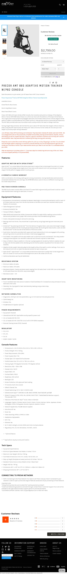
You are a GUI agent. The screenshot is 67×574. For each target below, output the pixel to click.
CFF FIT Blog (18, 556)
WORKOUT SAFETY (19, 551)
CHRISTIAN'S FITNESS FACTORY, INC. (13, 567)
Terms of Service (45, 556)
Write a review (53, 39)
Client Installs (57, 553)
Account (63, 12)
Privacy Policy (5, 569)
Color (42, 65)
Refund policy (44, 559)
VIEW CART (43, 546)
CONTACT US (30, 555)
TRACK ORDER (44, 553)
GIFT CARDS (17, 553)
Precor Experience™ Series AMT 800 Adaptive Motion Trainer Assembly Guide (24, 98)
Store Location (57, 551)
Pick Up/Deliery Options (47, 58)
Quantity (59, 65)
